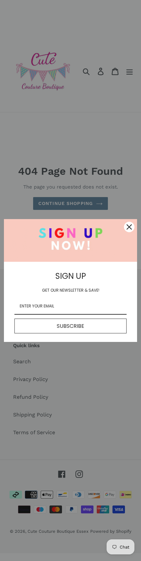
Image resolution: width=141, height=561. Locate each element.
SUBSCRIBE (70, 326)
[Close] (129, 227)
